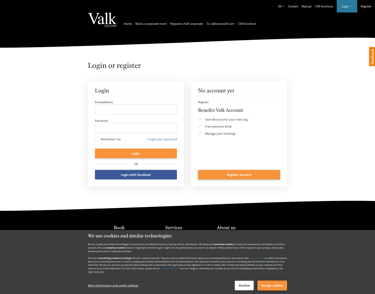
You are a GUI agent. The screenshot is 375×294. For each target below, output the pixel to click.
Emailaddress (104, 102)
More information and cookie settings (113, 286)
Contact (293, 6)
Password (101, 121)
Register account (239, 175)
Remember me (111, 139)
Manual (307, 6)
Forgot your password (162, 139)
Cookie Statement (170, 268)
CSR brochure (324, 6)
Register (366, 6)
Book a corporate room (151, 24)
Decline (244, 285)
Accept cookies (272, 285)
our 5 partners (256, 258)
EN (280, 6)
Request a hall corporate (186, 24)
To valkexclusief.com (220, 24)
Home (128, 24)
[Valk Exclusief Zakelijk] (102, 22)
